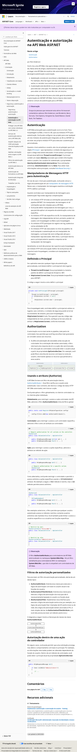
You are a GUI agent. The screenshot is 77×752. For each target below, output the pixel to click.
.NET (35, 35)
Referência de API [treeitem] (9, 266)
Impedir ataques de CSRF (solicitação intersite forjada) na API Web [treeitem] (15, 145)
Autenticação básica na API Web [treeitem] (15, 167)
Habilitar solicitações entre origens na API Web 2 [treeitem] (14, 154)
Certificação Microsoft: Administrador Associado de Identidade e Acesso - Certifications (51, 720)
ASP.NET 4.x (42, 35)
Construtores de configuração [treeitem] (13, 215)
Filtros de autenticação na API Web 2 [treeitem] (15, 161)
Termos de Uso (37, 751)
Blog (49, 748)
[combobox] (12, 36)
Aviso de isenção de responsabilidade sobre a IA (17, 748)
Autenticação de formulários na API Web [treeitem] (15, 173)
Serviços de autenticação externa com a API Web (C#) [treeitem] (15, 136)
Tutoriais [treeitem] (6, 50)
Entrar (73, 16)
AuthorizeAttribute (34, 383)
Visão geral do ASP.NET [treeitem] (11, 46)
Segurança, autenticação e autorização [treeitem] (12, 112)
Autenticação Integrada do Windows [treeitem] (15, 179)
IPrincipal (35, 150)
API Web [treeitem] (8, 64)
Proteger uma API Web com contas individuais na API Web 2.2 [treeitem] (15, 128)
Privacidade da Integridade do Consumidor (15, 751)
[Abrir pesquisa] (68, 16)
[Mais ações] (73, 34)
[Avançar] (64, 16)
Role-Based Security (62, 168)
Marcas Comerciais (50, 751)
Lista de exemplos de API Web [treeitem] (13, 207)
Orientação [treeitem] (10, 70)
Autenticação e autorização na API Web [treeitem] (14, 120)
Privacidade (67, 748)
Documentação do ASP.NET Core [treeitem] (12, 42)
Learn (29, 35)
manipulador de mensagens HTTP (61, 183)
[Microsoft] (3, 16)
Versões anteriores (40, 748)
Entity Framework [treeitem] (9, 243)
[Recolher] (23, 33)
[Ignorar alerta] (73, 3)
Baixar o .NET (69, 21)
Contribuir (58, 748)
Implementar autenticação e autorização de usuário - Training (47, 708)
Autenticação (33, 55)
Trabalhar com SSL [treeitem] (14, 183)
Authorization (33, 57)
